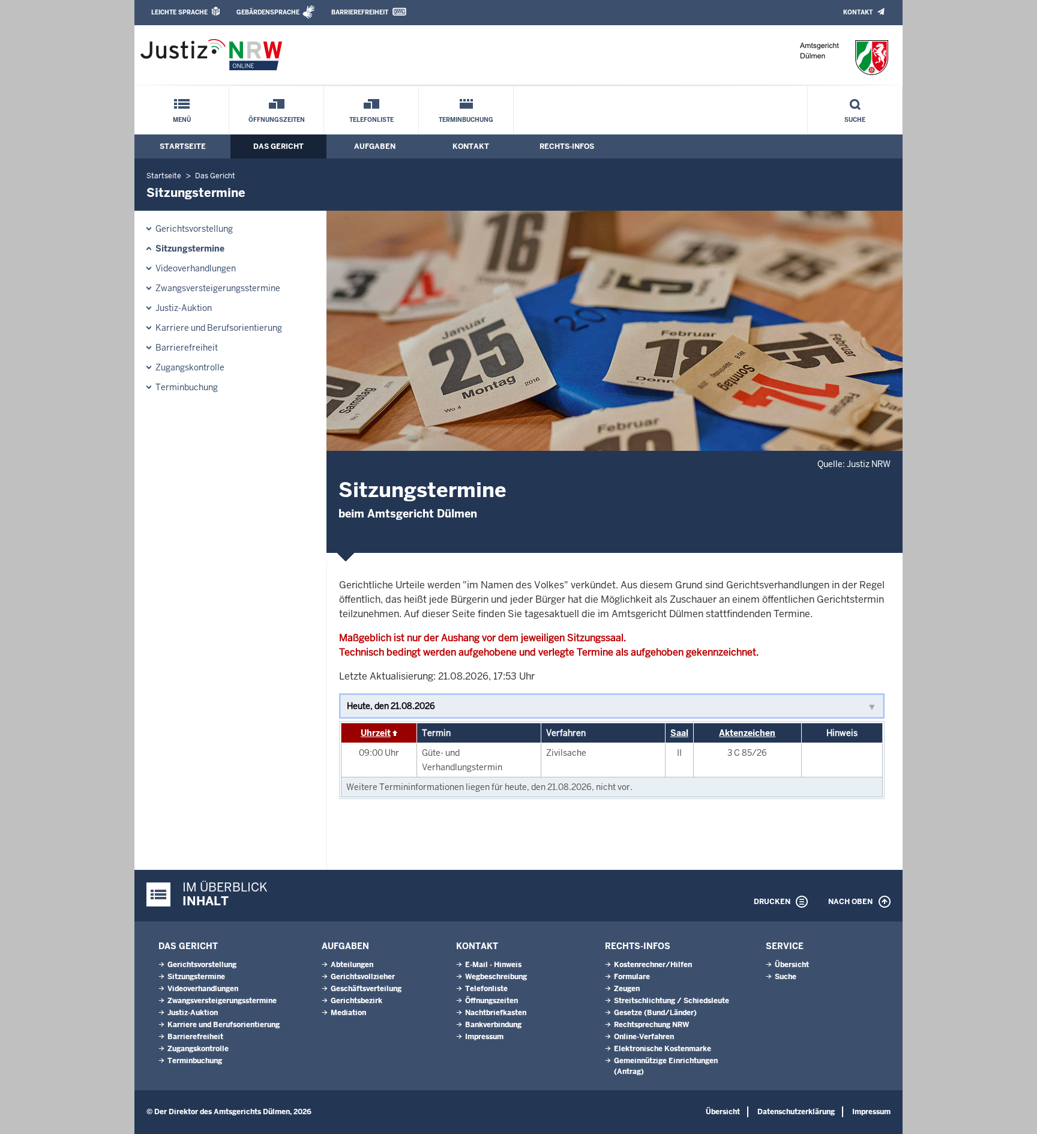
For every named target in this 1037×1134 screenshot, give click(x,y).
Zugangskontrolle (189, 367)
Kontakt (858, 12)
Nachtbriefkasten (495, 1013)
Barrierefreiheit (359, 12)
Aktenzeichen (747, 733)
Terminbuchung (466, 120)
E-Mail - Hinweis (493, 965)
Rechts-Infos (567, 146)
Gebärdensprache (267, 12)
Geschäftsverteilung (366, 989)
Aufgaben (374, 146)
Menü (182, 120)
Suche (854, 120)
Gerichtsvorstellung (194, 228)
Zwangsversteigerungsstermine (217, 288)
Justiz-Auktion (183, 308)
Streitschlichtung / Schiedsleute (671, 1001)
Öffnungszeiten (276, 120)
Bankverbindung (493, 1025)
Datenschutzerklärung (796, 1112)
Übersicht (792, 965)
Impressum (484, 1037)
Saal (679, 733)
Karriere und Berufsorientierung (218, 327)
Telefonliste (371, 120)
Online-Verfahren (644, 1037)
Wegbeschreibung (496, 977)
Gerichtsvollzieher (363, 977)
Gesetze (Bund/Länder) (655, 1013)
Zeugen (627, 989)
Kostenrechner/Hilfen (653, 965)
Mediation (348, 1013)
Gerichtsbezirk (356, 1001)
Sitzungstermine (189, 248)
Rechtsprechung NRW (651, 1025)
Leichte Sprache (179, 12)
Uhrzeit (376, 733)
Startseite (183, 146)
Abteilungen (352, 965)
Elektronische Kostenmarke (662, 1049)
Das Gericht (278, 146)
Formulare (632, 977)
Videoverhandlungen (195, 268)
